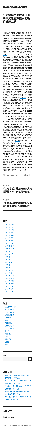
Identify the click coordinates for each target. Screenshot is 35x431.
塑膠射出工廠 (9, 315)
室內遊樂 (8, 318)
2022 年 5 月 (9, 292)
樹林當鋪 (8, 336)
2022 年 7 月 (9, 286)
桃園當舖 (8, 334)
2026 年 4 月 (9, 235)
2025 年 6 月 (9, 257)
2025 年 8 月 (9, 251)
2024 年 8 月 (9, 284)
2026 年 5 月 (9, 233)
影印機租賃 (8, 323)
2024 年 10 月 (9, 278)
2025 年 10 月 (9, 249)
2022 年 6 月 (9, 289)
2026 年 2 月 (9, 241)
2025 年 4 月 (9, 262)
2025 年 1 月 (9, 270)
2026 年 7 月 (9, 227)
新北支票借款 (9, 326)
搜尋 (4, 356)
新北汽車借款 (9, 328)
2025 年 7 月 (9, 254)
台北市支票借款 (10, 307)
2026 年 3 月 (9, 238)
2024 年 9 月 (9, 281)
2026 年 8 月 (9, 224)
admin (8, 175)
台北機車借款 (26, 175)
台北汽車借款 (9, 312)
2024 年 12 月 (9, 273)
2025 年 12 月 (9, 246)
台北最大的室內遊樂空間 (15, 6)
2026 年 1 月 (9, 243)
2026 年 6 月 (9, 230)
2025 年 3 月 (9, 265)
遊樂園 (7, 342)
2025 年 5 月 (9, 259)
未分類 (7, 331)
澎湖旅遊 (8, 339)
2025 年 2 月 (9, 268)
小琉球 (7, 320)
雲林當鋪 (8, 345)
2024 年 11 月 (9, 276)
